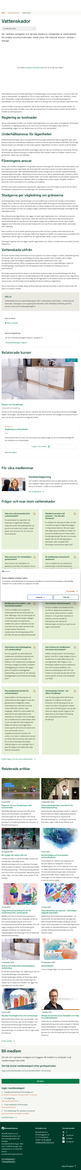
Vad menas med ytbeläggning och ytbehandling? (18, 648)
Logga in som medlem (39, 446)
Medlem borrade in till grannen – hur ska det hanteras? (55, 515)
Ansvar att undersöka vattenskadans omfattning (18, 967)
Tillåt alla (66, 597)
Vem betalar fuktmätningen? (58, 603)
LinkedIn (69, 1138)
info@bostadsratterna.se (44, 1142)
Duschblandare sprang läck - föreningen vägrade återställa (59, 911)
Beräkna (40, 1081)
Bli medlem (12, 452)
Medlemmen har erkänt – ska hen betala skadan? (18, 604)
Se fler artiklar (7, 1041)
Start (3, 13)
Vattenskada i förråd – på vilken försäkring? (56, 692)
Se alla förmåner (8, 1117)
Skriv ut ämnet (12, 323)
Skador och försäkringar (12, 404)
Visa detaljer (70, 591)
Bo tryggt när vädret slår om (14, 855)
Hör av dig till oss (35, 491)
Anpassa (39, 597)
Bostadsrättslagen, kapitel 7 (16, 343)
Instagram (70, 1142)
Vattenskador (26, 13)
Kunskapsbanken (14, 13)
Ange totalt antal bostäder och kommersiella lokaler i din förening (26, 1071)
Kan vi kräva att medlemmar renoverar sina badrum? (57, 648)
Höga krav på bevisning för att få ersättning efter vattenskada (16, 911)
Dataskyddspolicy (8, 1162)
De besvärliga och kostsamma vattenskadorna (54, 856)
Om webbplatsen (8, 1159)
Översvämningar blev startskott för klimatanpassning (57, 806)
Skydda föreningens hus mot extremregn (20, 1015)
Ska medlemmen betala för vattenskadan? (17, 692)
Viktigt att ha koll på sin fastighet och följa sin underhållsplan (60, 1016)
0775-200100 (46, 1140)
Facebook (69, 1135)
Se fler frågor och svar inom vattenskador (17, 759)
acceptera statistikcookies (34, 67)
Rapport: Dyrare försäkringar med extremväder (17, 806)
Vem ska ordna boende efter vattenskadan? (17, 514)
